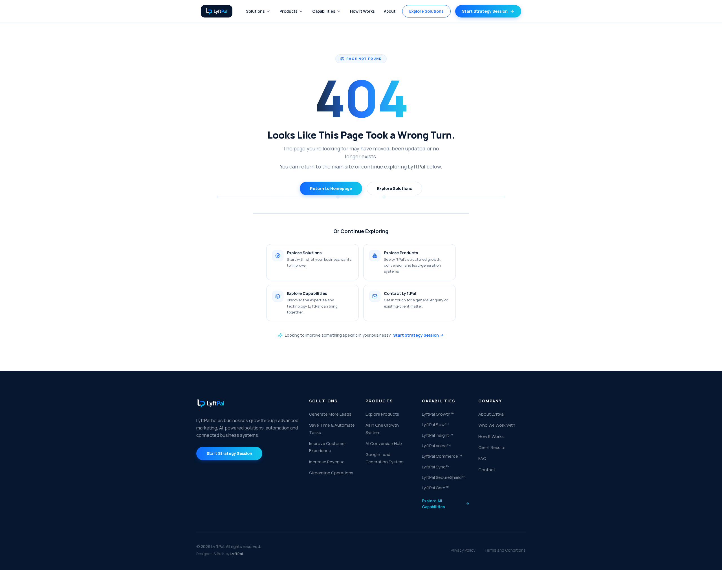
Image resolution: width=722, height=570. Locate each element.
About (389, 11)
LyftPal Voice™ (436, 446)
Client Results (491, 447)
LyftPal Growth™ (438, 414)
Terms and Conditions (505, 550)
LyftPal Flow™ (435, 424)
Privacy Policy (463, 550)
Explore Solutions (426, 11)
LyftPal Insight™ (437, 435)
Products (288, 11)
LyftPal (236, 553)
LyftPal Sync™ (435, 467)
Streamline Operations (331, 473)
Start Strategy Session (416, 335)
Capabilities (323, 11)
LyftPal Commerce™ (442, 456)
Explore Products (382, 414)
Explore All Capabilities (433, 503)
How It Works (362, 11)
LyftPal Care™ (435, 488)
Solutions (255, 11)
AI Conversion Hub (384, 443)
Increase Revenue (327, 462)
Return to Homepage (331, 188)
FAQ (482, 458)
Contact (486, 470)
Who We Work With (496, 425)
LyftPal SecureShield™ (443, 477)
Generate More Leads (330, 414)
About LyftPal (491, 414)
